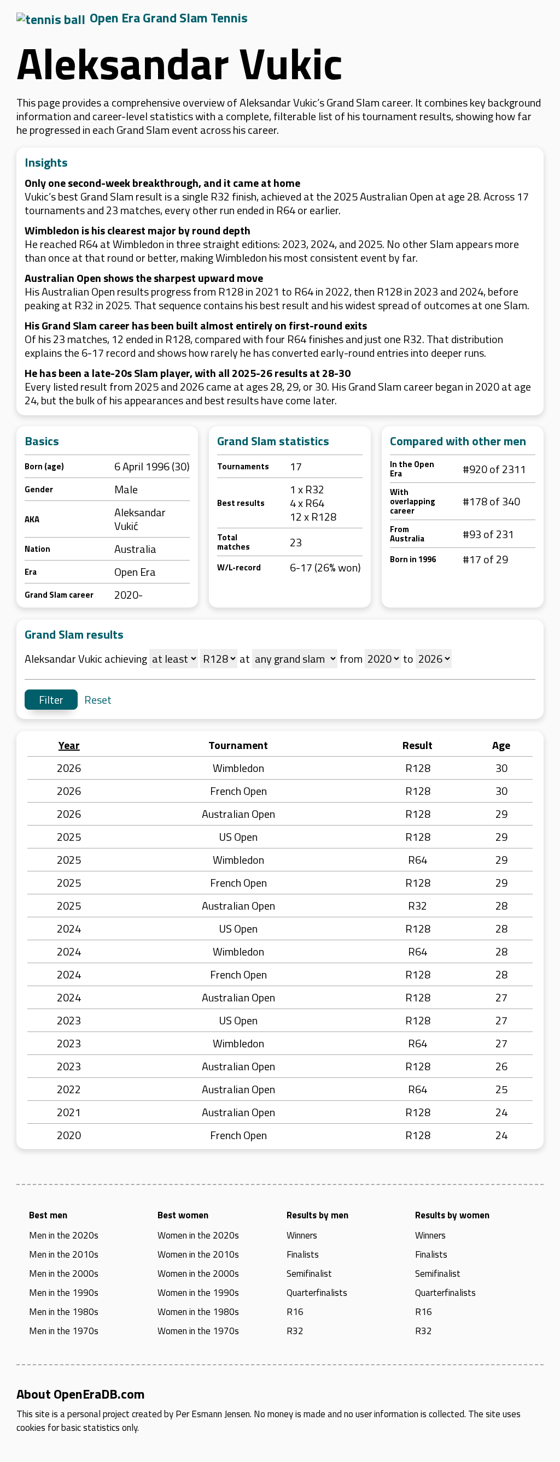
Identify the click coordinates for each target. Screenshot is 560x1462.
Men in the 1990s (63, 1293)
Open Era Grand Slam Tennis (169, 17)
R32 (295, 1331)
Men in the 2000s (63, 1273)
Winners (302, 1235)
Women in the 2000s (198, 1273)
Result (417, 744)
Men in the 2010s (63, 1254)
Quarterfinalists (317, 1293)
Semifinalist (309, 1273)
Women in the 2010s (198, 1254)
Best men (48, 1215)
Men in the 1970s (63, 1331)
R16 (295, 1312)
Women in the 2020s (198, 1235)
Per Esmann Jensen (213, 1414)
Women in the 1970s (198, 1331)
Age (501, 744)
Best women (183, 1215)
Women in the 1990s (198, 1293)
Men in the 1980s (63, 1312)
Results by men (317, 1215)
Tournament (238, 744)
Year (69, 744)
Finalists (303, 1254)
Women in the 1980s (198, 1312)
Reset (98, 699)
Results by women (452, 1215)
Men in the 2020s (63, 1235)
